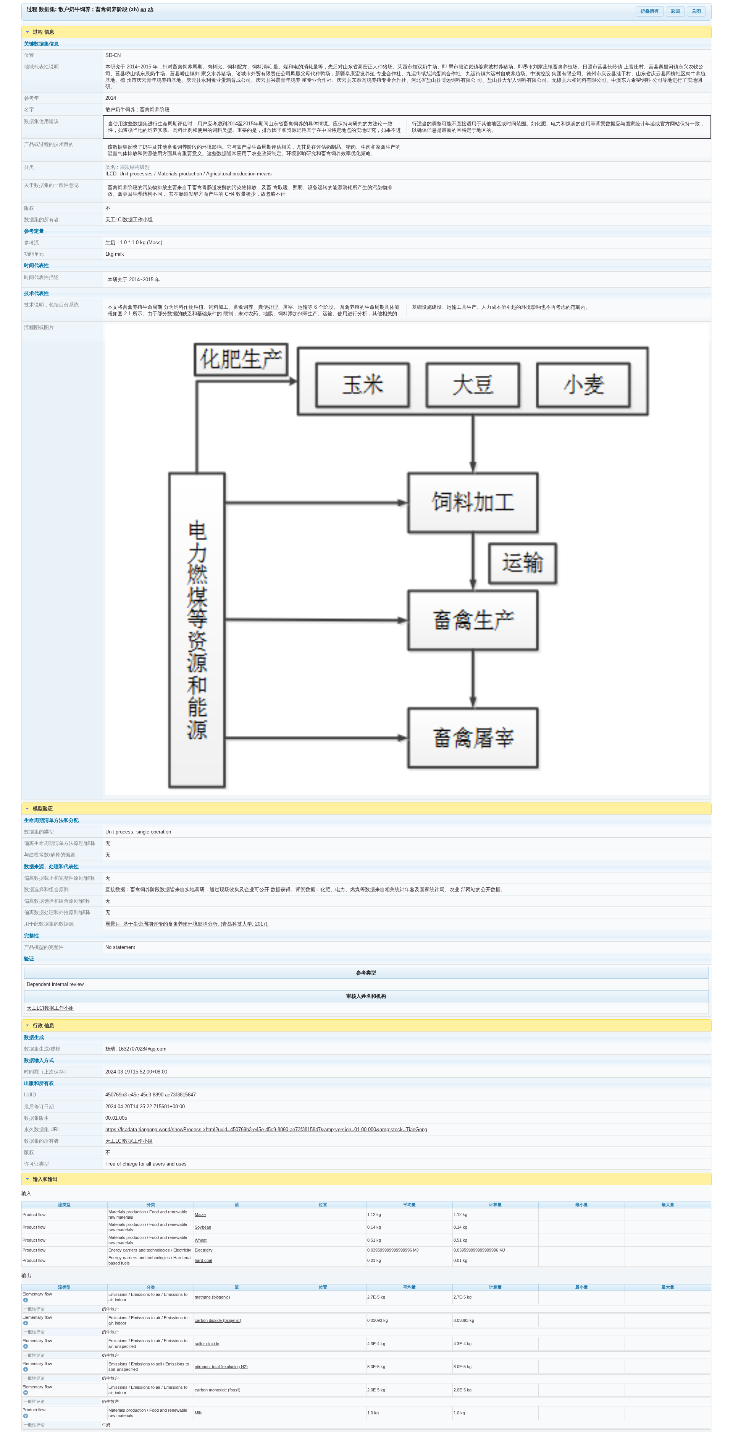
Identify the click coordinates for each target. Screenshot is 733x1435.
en (143, 9)
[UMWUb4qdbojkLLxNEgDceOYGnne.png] (406, 793)
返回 (675, 11)
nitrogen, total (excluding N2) (221, 1366)
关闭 (696, 11)
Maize (200, 1214)
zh (150, 9)
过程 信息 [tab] (43, 32)
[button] (26, 1300)
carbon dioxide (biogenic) (218, 1320)
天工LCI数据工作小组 (129, 219)
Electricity (204, 1250)
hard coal (203, 1260)
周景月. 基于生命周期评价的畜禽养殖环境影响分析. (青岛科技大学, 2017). (187, 924)
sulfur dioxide (207, 1343)
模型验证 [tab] (43, 808)
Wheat (201, 1240)
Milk (198, 1413)
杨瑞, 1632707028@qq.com (135, 1049)
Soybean (203, 1227)
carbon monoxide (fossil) (218, 1390)
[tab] (366, 1179)
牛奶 (110, 242)
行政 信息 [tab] (43, 1025)
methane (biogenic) (212, 1297)
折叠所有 (650, 11)
